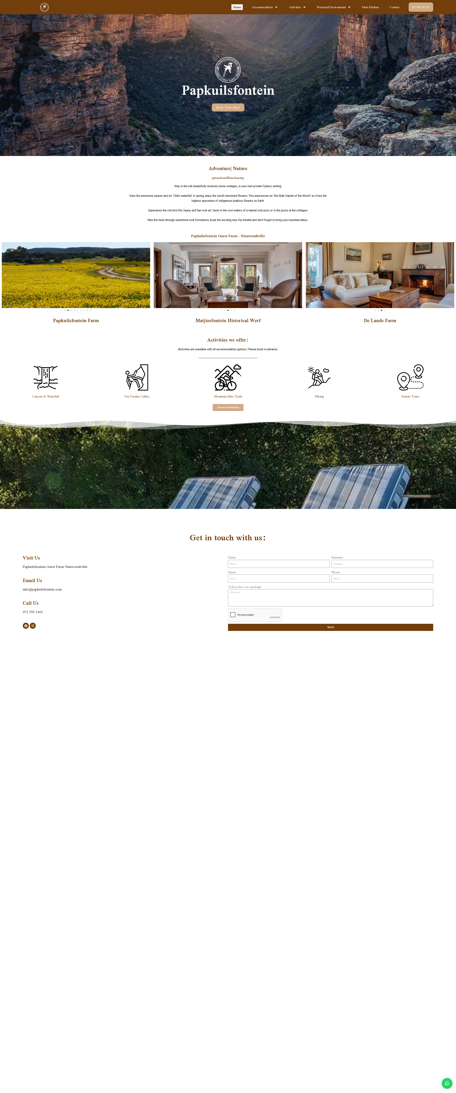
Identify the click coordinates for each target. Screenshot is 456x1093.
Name (232, 557)
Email (232, 572)
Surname (337, 557)
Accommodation (262, 7)
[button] (5, 275)
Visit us (31, 557)
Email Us (32, 580)
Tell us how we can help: (245, 586)
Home (237, 7)
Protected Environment (331, 7)
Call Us (30, 603)
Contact (394, 7)
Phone (335, 572)
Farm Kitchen (370, 7)
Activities (295, 7)
